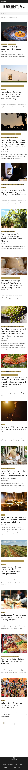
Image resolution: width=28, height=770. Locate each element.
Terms (14, 767)
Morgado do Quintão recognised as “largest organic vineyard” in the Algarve (11, 237)
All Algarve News (14, 656)
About (4, 764)
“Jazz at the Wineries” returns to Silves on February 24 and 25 (14, 429)
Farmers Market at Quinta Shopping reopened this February (12, 661)
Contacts (10, 764)
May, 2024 (3, 243)
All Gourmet (14, 137)
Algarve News (5, 656)
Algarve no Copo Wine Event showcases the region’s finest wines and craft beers (14, 519)
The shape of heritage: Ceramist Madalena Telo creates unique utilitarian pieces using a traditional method (12, 285)
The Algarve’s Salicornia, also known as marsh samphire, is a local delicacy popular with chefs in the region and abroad (14, 382)
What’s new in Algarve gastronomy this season (11, 48)
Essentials (4, 44)
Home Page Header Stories (17, 85)
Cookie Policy (21, 767)
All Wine (3, 89)
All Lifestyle (10, 468)
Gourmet (18, 134)
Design (3, 278)
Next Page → (11, 724)
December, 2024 (4, 151)
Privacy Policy (7, 767)
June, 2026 (3, 51)
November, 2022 (4, 480)
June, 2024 (3, 197)
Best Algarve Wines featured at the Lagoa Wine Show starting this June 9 (13, 617)
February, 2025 (4, 101)
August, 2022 (4, 524)
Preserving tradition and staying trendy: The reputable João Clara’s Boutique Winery (12, 570)
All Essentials (12, 44)
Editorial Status (19, 764)
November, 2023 (4, 340)
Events (3, 424)
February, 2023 (4, 434)
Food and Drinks (5, 137)
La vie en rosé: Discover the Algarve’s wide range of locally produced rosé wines (13, 192)
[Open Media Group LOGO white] (14, 761)
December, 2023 (4, 292)
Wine (8, 85)
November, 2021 (4, 709)
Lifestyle (3, 468)
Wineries (3, 85)
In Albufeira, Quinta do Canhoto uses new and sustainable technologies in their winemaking (13, 95)
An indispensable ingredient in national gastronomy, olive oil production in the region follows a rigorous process (13, 333)
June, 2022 (3, 576)
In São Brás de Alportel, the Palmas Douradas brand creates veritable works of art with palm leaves (14, 474)
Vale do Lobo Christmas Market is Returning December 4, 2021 (11, 705)
